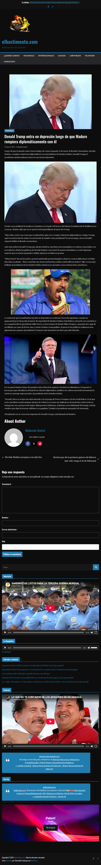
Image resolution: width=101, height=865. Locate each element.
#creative (78, 793)
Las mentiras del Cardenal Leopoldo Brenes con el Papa (47, 2)
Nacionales (29, 55)
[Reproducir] (5, 632)
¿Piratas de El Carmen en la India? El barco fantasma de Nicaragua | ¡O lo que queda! (37, 678)
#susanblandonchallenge (63, 763)
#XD (44, 793)
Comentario (7, 484)
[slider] (94, 647)
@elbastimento (49, 787)
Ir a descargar (6, 651)
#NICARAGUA (79, 790)
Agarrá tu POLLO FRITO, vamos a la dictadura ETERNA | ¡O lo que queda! (32, 665)
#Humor (60, 793)
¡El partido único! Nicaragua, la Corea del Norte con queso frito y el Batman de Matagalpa (40, 670)
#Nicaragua (64, 760)
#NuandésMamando (33, 793)
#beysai (55, 760)
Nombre (5, 517)
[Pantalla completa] (96, 632)
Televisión (90, 55)
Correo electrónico (10, 529)
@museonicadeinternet (49, 756)
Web (3, 541)
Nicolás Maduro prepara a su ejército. (23, 457)
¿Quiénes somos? (12, 55)
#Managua (74, 760)
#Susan (48, 763)
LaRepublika (75, 55)
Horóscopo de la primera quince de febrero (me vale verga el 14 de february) (74, 459)
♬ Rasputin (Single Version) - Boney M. (49, 797)
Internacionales (46, 55)
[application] (50, 607)
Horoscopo (9, 61)
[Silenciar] (92, 632)
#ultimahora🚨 (19, 790)
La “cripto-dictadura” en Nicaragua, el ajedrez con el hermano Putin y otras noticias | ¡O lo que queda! (45, 682)
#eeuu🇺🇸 (20, 793)
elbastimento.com (20, 41)
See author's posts (37, 437)
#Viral (42, 763)
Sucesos (62, 55)
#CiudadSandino (32, 763)
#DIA (71, 793)
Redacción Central (22, 147)
